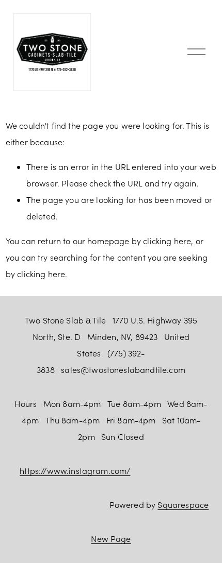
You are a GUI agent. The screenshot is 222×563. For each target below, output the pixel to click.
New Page (111, 538)
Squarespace (183, 504)
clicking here (167, 240)
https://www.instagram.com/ (75, 470)
